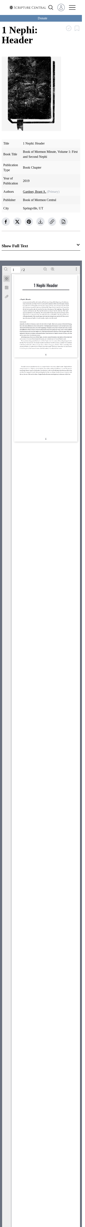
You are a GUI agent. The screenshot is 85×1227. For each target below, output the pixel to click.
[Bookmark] (6, 287)
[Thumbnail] (6, 278)
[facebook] (6, 221)
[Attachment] (6, 296)
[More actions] (76, 269)
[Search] (5, 269)
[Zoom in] (52, 269)
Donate (42, 18)
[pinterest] (29, 221)
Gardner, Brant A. (34, 191)
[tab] (6, 279)
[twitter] (17, 221)
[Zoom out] (45, 269)
